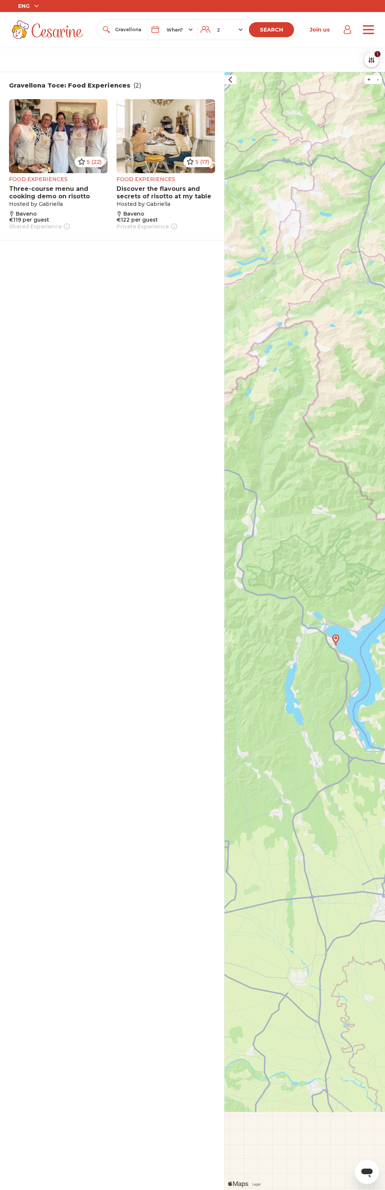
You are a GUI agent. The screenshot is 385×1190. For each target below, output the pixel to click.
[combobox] (128, 30)
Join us (320, 30)
